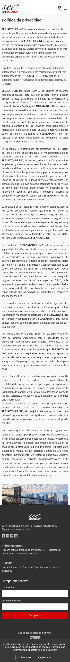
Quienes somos (10, 550)
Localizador (8, 587)
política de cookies (47, 650)
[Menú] (66, 8)
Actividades (52, 567)
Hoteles (6, 567)
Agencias (32, 553)
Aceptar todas (44, 657)
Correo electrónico (11, 600)
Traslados (7, 570)
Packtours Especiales (33, 567)
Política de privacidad (30, 550)
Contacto (21, 553)
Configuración (24, 657)
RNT (45, 550)
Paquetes (16, 567)
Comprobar (35, 615)
